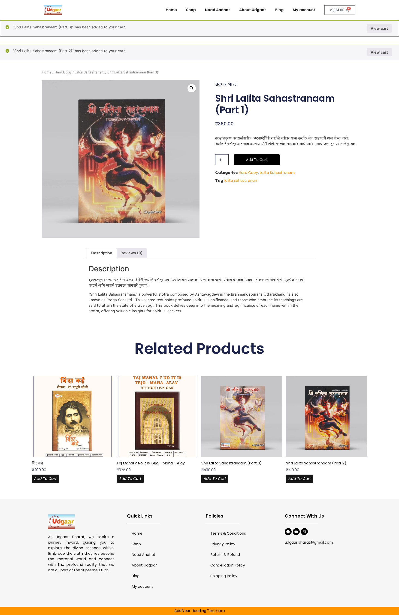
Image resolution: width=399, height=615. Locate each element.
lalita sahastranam (241, 180)
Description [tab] (101, 253)
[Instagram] (304, 531)
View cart (379, 28)
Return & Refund (225, 554)
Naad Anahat (217, 9)
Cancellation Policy (227, 565)
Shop (191, 9)
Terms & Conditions (228, 533)
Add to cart (257, 159)
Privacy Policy (222, 544)
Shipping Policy (223, 576)
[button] (191, 88)
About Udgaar (252, 9)
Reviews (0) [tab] (132, 253)
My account (304, 9)
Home (171, 9)
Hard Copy (63, 72)
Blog (279, 9)
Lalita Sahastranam (89, 72)
